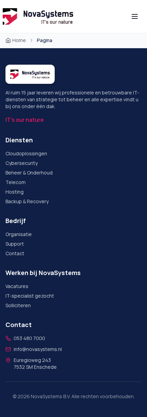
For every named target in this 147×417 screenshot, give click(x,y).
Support (14, 243)
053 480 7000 (29, 338)
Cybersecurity (21, 163)
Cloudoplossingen (26, 153)
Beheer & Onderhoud (29, 172)
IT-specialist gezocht (29, 295)
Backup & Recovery (27, 201)
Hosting (14, 191)
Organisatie (18, 234)
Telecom (15, 182)
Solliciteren (18, 305)
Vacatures (16, 286)
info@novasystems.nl (38, 349)
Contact (14, 253)
